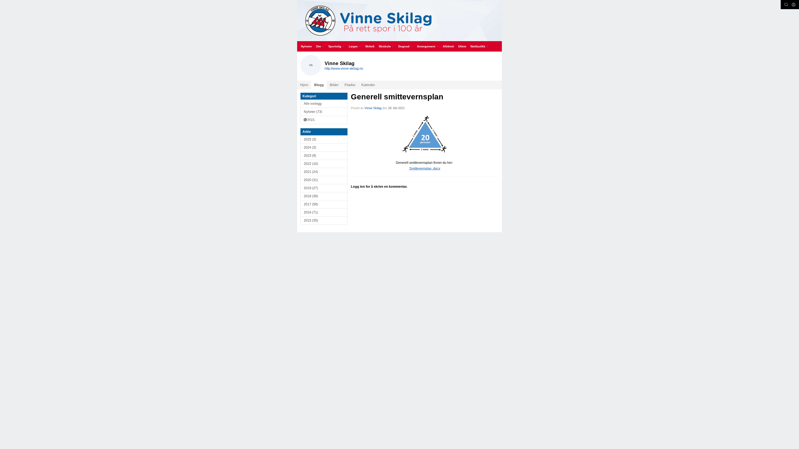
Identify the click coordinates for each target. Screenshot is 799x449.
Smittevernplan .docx (424, 168)
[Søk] (786, 4)
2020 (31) (311, 180)
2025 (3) (310, 139)
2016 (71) (311, 212)
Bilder (334, 85)
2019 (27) (311, 188)
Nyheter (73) (313, 111)
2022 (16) (311, 163)
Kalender (368, 85)
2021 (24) (311, 172)
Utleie (462, 46)
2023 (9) (310, 155)
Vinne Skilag (373, 108)
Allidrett (448, 46)
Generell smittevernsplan (397, 97)
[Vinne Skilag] (399, 20)
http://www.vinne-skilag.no (344, 68)
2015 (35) (311, 220)
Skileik (370, 46)
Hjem (304, 85)
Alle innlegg (312, 103)
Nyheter (306, 46)
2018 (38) (311, 196)
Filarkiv (350, 85)
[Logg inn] (793, 4)
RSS (311, 120)
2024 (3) (310, 147)
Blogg (319, 85)
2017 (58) (311, 204)
